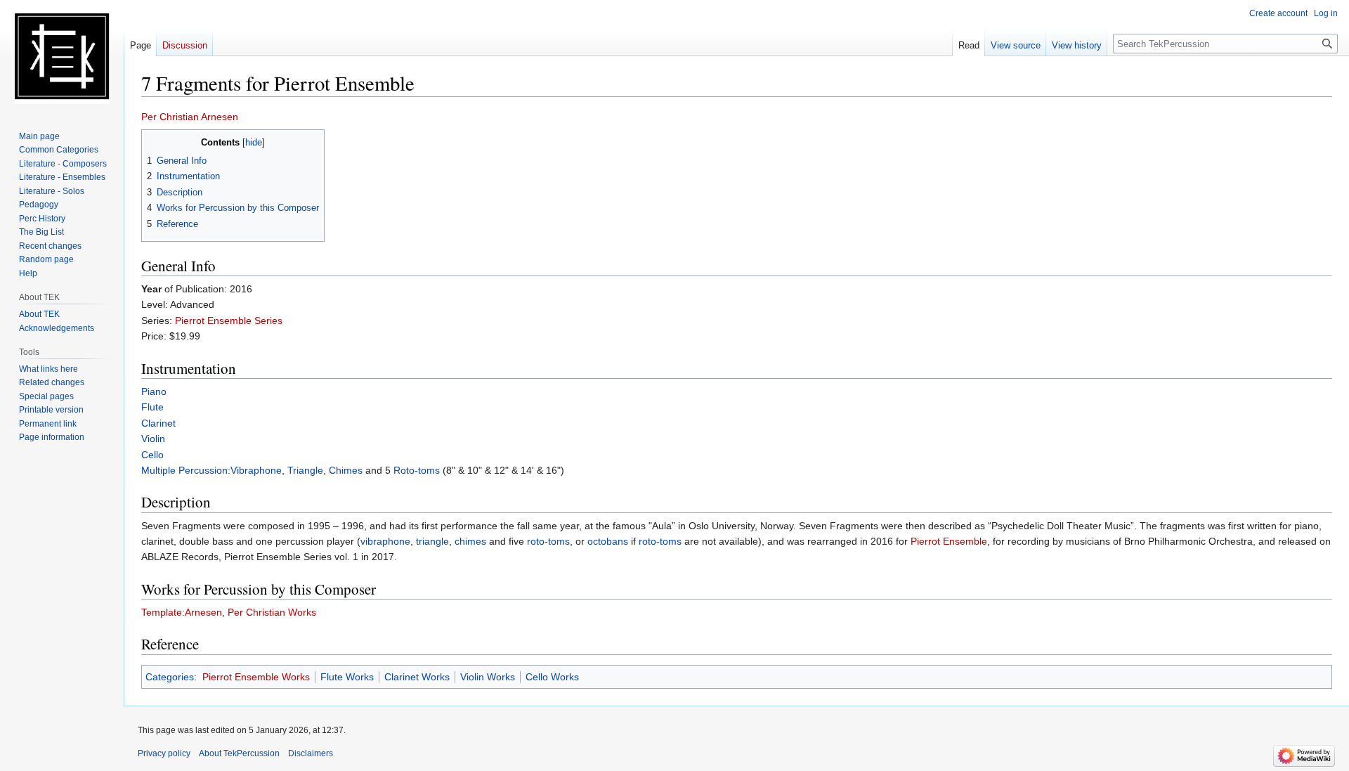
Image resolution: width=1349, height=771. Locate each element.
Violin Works (487, 676)
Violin (153, 438)
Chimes (346, 470)
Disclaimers (310, 753)
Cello (152, 454)
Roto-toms (416, 470)
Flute (152, 407)
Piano (154, 391)
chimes (470, 541)
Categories (169, 676)
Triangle (305, 470)
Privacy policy (164, 753)
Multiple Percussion (184, 470)
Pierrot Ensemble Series (228, 320)
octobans (607, 541)
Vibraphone (256, 470)
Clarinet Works (417, 676)
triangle (432, 541)
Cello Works (552, 676)
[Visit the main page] (62, 56)
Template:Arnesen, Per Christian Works (228, 612)
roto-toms (548, 541)
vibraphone (385, 541)
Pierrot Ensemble (949, 541)
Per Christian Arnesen (189, 116)
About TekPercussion (239, 753)
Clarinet (158, 423)
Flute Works (347, 676)
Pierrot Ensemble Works (256, 676)
